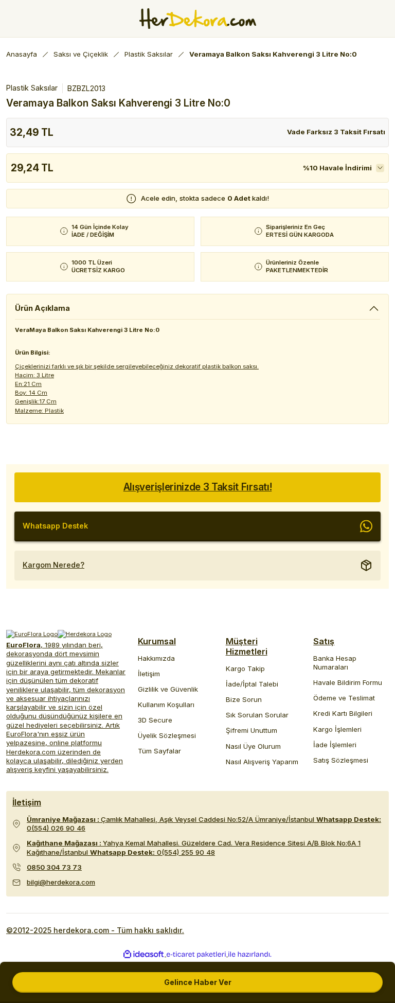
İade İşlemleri (334, 745)
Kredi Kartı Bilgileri (342, 713)
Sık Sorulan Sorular (257, 715)
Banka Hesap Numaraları (334, 662)
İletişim (149, 674)
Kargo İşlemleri (337, 729)
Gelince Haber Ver (197, 982)
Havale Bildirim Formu (347, 682)
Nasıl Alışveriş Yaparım (262, 762)
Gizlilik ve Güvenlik (168, 689)
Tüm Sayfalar (159, 751)
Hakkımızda (156, 658)
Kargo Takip (245, 668)
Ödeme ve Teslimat (344, 698)
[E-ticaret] (196, 954)
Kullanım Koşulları (166, 704)
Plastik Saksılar (32, 87)
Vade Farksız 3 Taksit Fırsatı (336, 132)
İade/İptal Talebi (252, 684)
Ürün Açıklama (42, 308)
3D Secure (155, 720)
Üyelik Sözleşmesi (167, 735)
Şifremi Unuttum (251, 730)
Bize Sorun (244, 699)
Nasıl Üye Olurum (253, 746)
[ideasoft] (143, 954)
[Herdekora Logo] (197, 18)
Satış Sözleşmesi (340, 760)
